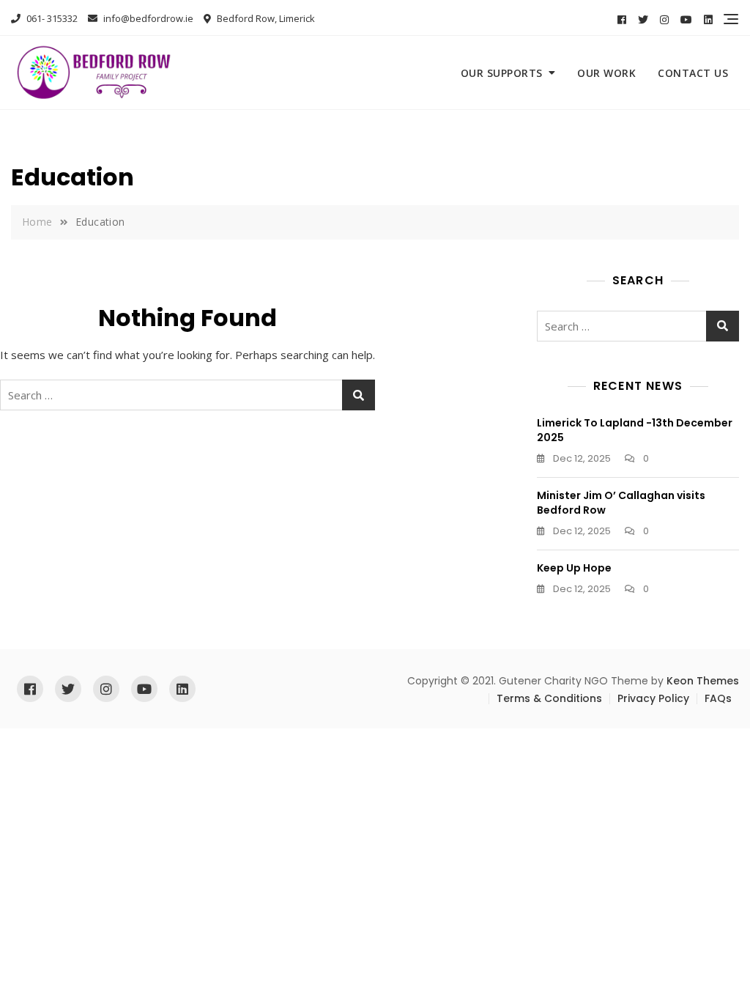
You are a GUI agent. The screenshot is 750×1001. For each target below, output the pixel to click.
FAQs (718, 698)
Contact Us (693, 73)
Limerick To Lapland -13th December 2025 (634, 430)
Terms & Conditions (549, 698)
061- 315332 (51, 18)
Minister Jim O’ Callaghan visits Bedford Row (621, 502)
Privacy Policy (653, 698)
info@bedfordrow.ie (147, 18)
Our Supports (502, 73)
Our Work (606, 73)
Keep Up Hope (574, 568)
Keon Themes (703, 680)
